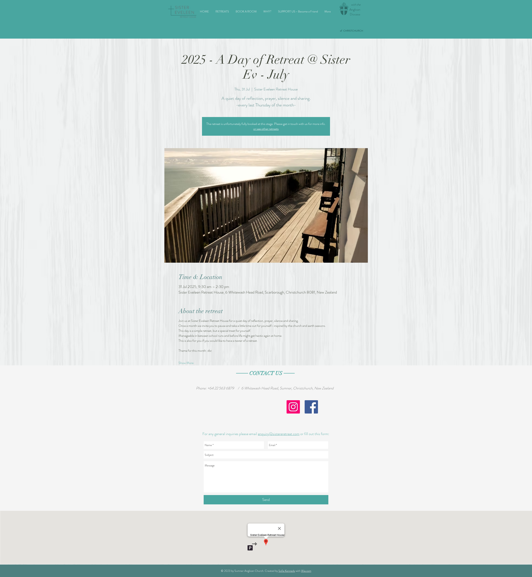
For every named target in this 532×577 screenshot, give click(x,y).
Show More (186, 363)
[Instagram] (293, 407)
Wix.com (306, 571)
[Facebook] (311, 407)
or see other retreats (266, 128)
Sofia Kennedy (286, 571)
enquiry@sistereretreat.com (278, 434)
